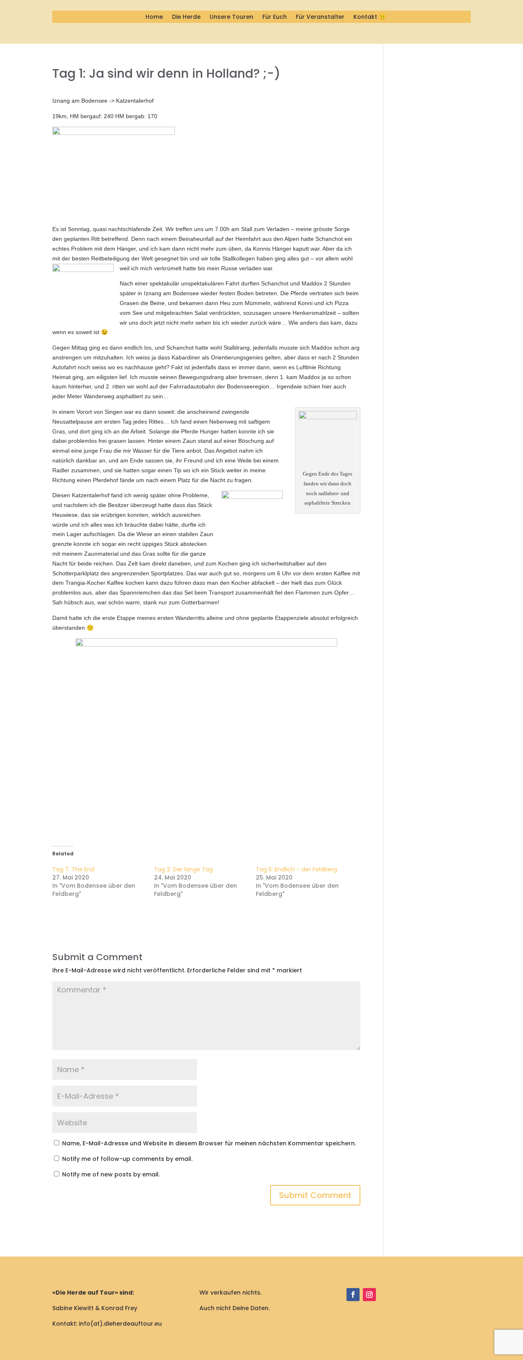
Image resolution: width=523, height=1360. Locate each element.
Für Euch (274, 17)
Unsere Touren (231, 17)
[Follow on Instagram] (369, 1294)
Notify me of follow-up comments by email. (127, 1159)
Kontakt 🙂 (369, 17)
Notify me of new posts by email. (111, 1174)
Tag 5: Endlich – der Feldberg (296, 869)
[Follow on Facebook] (353, 1294)
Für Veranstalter (320, 17)
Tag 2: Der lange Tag (183, 869)
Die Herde (186, 17)
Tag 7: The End (73, 869)
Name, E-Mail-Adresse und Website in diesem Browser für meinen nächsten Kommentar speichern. (209, 1143)
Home (154, 17)
